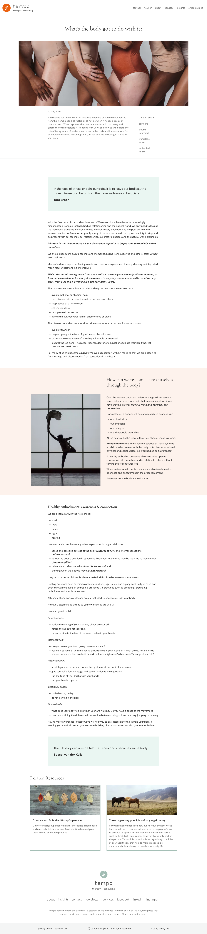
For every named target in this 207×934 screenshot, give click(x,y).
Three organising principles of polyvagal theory (137, 820)
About (158, 8)
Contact (137, 8)
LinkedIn (137, 899)
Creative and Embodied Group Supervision (58, 820)
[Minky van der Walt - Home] (17, 8)
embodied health (144, 150)
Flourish (148, 8)
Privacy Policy (45, 928)
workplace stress (144, 140)
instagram (153, 899)
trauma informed (144, 131)
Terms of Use (61, 928)
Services (169, 8)
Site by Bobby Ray (160, 928)
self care (143, 123)
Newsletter (92, 899)
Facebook (123, 899)
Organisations (195, 8)
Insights (181, 8)
